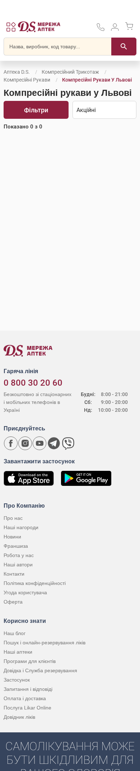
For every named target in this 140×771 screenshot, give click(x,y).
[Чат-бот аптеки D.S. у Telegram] (54, 443)
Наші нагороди (21, 527)
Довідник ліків (19, 717)
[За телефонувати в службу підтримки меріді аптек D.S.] (100, 29)
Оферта (13, 602)
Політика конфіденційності (35, 583)
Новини (12, 537)
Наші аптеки (18, 652)
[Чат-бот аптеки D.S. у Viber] (68, 443)
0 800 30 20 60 (33, 383)
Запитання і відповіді (28, 689)
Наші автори (18, 564)
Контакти (14, 574)
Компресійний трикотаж (70, 72)
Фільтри (36, 110)
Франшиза (16, 546)
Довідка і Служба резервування (40, 670)
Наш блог (14, 633)
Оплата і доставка (25, 698)
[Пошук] (123, 46)
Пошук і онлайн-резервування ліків (44, 642)
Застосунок (17, 680)
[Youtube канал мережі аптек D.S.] (39, 443)
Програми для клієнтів (30, 661)
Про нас (13, 518)
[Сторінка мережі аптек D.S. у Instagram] (25, 443)
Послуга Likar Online (27, 708)
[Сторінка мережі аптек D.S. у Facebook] (11, 443)
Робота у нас (19, 555)
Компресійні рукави (27, 80)
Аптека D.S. (17, 72)
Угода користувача (25, 592)
